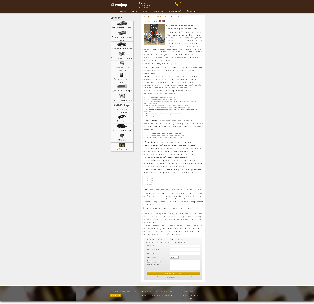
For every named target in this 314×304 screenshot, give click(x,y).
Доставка (158, 11)
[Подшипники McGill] (154, 34)
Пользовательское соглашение (157, 295)
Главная (122, 11)
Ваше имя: (152, 245)
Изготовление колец (122, 130)
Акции (146, 11)
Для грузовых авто (122, 49)
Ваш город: (152, 257)
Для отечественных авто (122, 38)
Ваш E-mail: (152, 253)
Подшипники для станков (122, 68)
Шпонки (122, 140)
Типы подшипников (122, 100)
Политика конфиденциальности (157, 292)
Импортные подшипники (122, 110)
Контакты (191, 11)
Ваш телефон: (153, 249)
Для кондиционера (122, 91)
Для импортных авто (122, 28)
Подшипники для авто (122, 58)
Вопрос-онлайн (174, 11)
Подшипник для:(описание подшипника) (154, 261)
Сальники (122, 121)
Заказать (115, 296)
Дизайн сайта (189, 292)
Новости (135, 11)
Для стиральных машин (122, 80)
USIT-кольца (122, 149)
